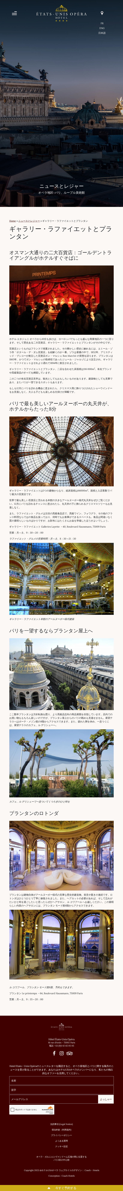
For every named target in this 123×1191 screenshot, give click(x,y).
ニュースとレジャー (29, 220)
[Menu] (14, 13)
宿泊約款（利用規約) (61, 1129)
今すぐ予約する (65, 1188)
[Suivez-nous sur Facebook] (54, 1054)
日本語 (102, 32)
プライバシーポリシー (61, 1135)
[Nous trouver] (102, 13)
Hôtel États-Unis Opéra (61, 1039)
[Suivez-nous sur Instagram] (61, 1054)
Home (12, 220)
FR (102, 23)
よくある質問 (61, 1140)
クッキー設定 (61, 1146)
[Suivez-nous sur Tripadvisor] (68, 1054)
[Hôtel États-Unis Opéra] (61, 12)
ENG (102, 28)
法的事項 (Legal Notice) (61, 1124)
